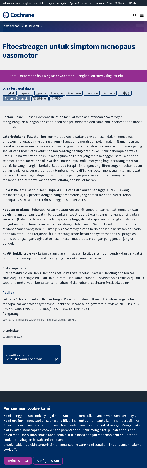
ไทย (109, 3)
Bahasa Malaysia (11, 3)
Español (38, 3)
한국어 (56, 98)
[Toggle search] (135, 15)
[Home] (18, 15)
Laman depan (11, 26)
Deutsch (99, 3)
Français (61, 3)
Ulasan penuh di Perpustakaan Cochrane (24, 356)
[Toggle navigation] (142, 15)
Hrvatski (86, 3)
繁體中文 (120, 3)
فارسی (50, 3)
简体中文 (133, 3)
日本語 (124, 93)
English (27, 3)
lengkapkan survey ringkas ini (99, 76)
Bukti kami (32, 26)
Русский (74, 3)
